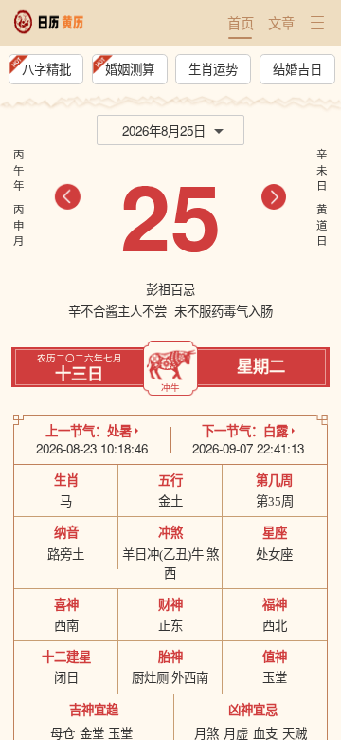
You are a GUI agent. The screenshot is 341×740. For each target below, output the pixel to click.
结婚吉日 (297, 69)
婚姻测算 (129, 69)
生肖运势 (213, 69)
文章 (281, 22)
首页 (240, 22)
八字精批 (46, 69)
